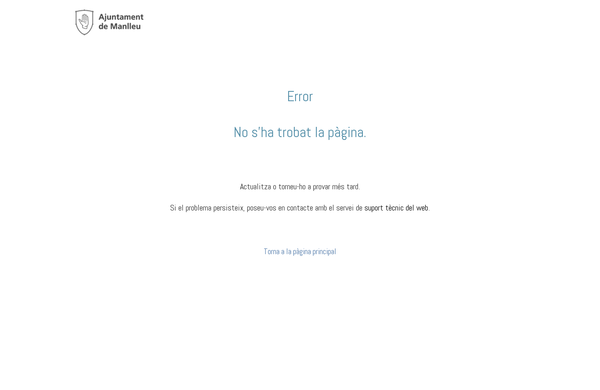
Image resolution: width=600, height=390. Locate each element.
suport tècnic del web (396, 207)
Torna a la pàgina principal (300, 251)
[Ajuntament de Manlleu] (109, 21)
